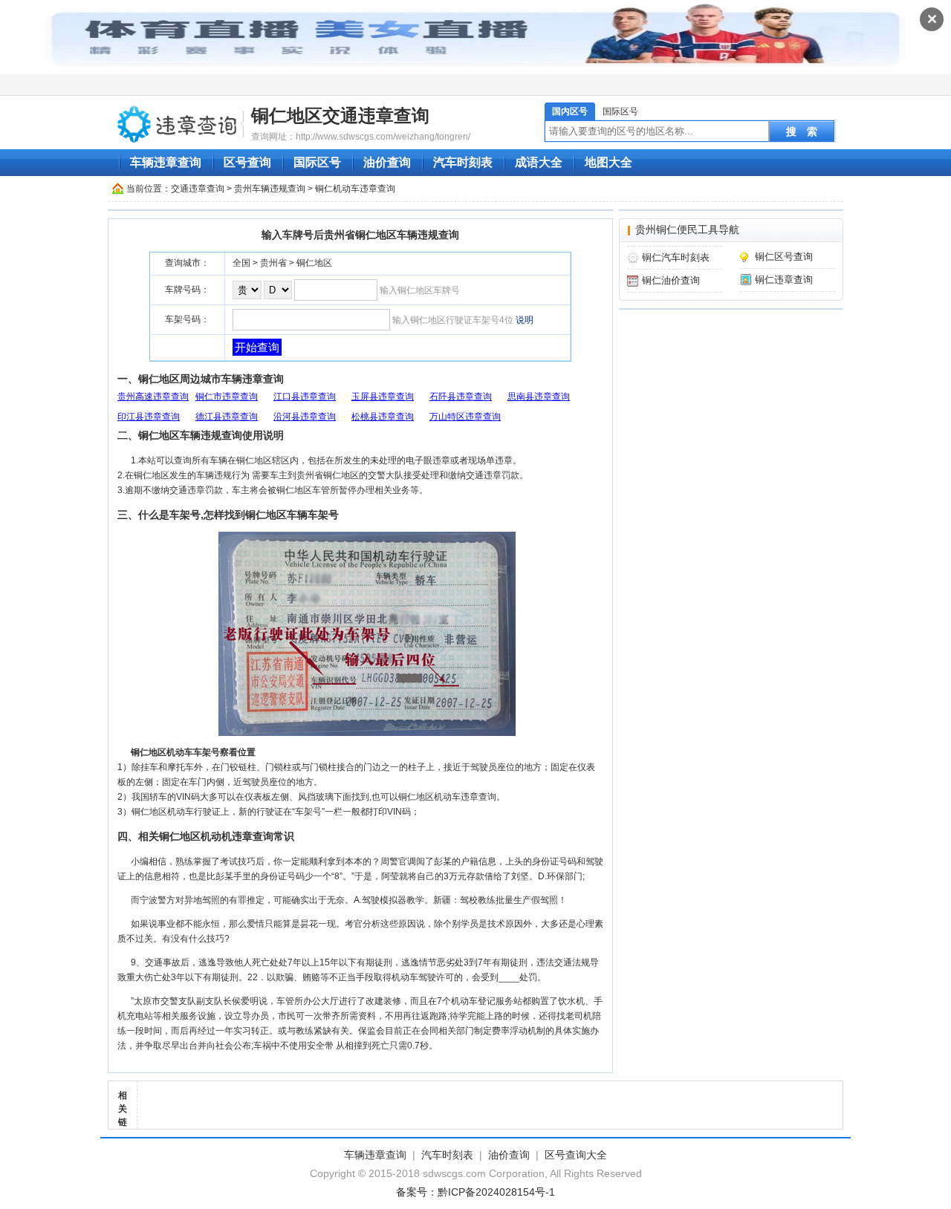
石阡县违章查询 (460, 396)
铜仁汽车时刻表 (676, 257)
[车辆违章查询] (177, 123)
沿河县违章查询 (304, 416)
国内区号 (570, 111)
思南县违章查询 (538, 396)
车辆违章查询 (165, 162)
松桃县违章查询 (382, 416)
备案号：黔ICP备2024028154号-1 (475, 1192)
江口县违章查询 (304, 396)
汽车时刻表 (463, 162)
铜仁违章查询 (784, 279)
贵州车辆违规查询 (269, 188)
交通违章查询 (197, 188)
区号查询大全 (576, 1155)
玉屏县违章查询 (382, 396)
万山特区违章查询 (465, 416)
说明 (524, 320)
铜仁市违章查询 (226, 396)
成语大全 (538, 162)
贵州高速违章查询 (153, 396)
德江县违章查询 (226, 416)
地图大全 (608, 162)
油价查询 (387, 162)
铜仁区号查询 (784, 256)
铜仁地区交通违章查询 (340, 115)
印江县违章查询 (148, 416)
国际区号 (620, 111)
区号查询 (247, 162)
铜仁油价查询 (671, 280)
